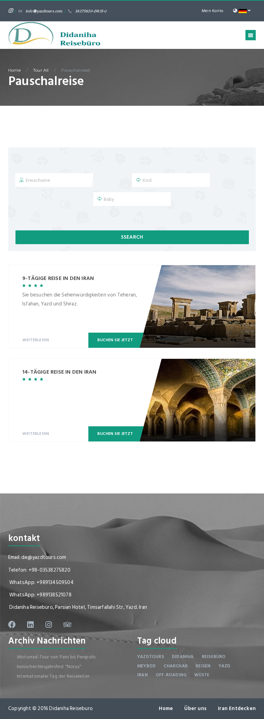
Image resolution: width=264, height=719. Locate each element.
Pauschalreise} (75, 70)
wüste (201, 674)
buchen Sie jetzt (115, 340)
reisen (203, 666)
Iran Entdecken (237, 708)
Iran (142, 674)
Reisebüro (214, 656)
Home (14, 70)
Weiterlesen (35, 340)
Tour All (41, 70)
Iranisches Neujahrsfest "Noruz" (49, 666)
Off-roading (171, 674)
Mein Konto (212, 11)
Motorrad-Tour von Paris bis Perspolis (56, 657)
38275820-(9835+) (90, 11)
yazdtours (150, 656)
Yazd (225, 666)
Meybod (146, 666)
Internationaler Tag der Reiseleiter (53, 676)
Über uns (195, 708)
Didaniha (183, 656)
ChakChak (176, 666)
